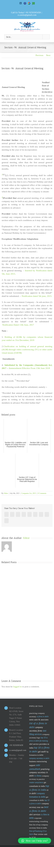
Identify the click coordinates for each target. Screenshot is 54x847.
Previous (39, 55)
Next (48, 55)
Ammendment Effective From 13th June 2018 (29, 368)
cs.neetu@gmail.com (27, 15)
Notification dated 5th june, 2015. (37, 296)
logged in (17, 686)
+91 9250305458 (33, 12)
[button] (34, 841)
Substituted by (11, 365)
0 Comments (42, 493)
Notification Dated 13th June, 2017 (18, 325)
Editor (6, 493)
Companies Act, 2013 (28, 493)
